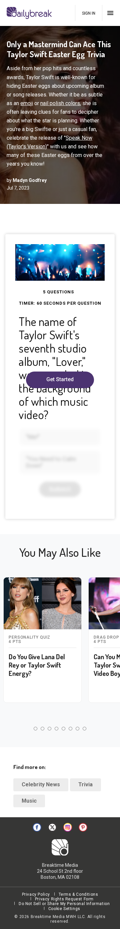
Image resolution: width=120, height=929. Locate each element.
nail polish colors (60, 103)
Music (29, 801)
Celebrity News (41, 784)
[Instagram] (67, 827)
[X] (52, 827)
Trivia (85, 784)
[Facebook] (37, 827)
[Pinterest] (83, 827)
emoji (26, 103)
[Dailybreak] (30, 13)
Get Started (60, 379)
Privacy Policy (36, 894)
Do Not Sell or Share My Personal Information (64, 903)
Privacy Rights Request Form (64, 899)
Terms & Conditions (78, 894)
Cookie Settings (64, 908)
